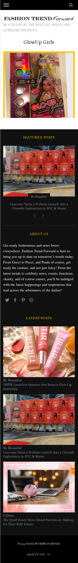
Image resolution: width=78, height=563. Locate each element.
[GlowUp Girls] (39, 116)
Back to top (36, 554)
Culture (8, 515)
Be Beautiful (39, 196)
